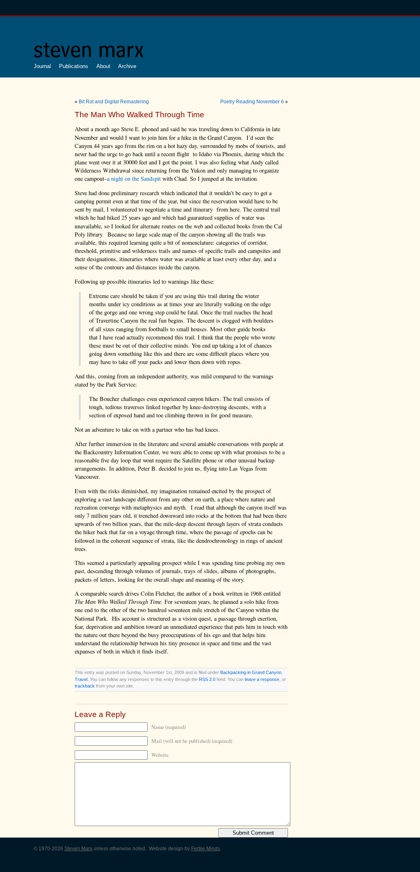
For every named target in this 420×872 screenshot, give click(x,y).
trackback (85, 685)
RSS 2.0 (207, 679)
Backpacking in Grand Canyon (250, 672)
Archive (127, 66)
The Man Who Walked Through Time (139, 114)
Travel (81, 679)
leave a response (262, 679)
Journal (42, 66)
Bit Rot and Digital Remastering (114, 102)
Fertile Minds (205, 849)
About (103, 66)
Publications (73, 66)
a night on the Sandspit (134, 178)
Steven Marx (78, 849)
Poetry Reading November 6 (252, 102)
